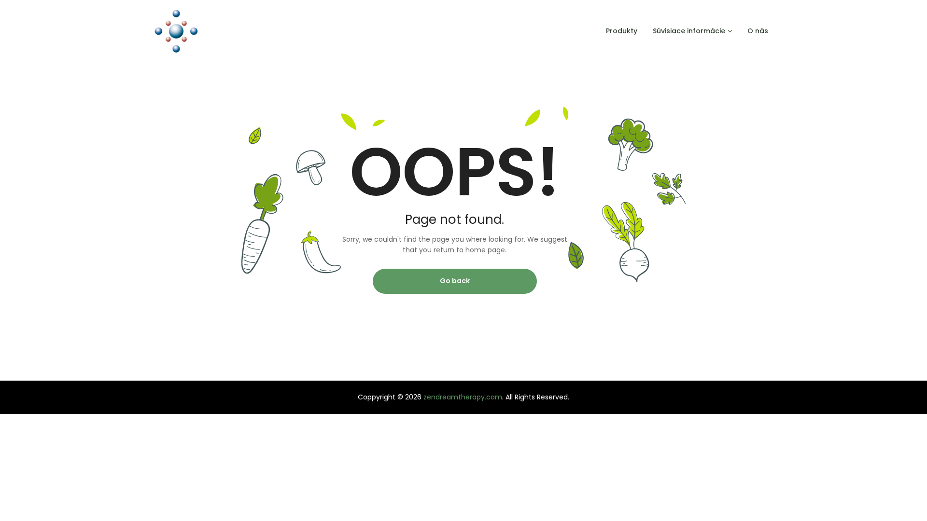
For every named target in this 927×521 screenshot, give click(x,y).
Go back (455, 281)
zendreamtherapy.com (462, 397)
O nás (757, 31)
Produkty (621, 31)
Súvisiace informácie (689, 31)
